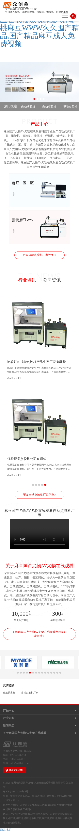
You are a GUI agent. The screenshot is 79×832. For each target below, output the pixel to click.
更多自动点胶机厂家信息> (39, 494)
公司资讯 (52, 280)
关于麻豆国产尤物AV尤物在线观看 (24, 732)
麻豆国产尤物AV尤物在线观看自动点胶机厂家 (27, 813)
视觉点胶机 (65, 106)
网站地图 (5, 829)
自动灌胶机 (44, 106)
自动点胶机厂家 (29, 692)
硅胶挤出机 (9, 692)
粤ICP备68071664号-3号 (15, 791)
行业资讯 (27, 280)
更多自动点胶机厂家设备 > (39, 255)
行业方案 (8, 717)
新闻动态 (8, 725)
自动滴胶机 (23, 106)
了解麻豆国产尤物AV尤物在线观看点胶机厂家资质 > (39, 633)
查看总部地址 (16, 770)
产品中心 (8, 710)
